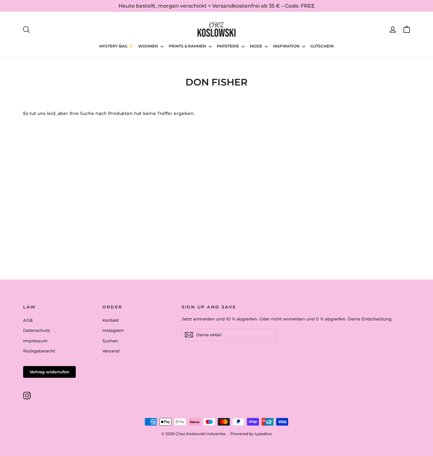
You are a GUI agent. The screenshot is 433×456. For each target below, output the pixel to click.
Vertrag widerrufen (49, 371)
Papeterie (228, 46)
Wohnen (148, 46)
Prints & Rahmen (188, 46)
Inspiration (287, 46)
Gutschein (322, 46)
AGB (28, 320)
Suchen (110, 340)
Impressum (35, 340)
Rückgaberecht (39, 350)
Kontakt (110, 320)
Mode (256, 46)
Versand (111, 350)
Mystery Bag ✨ (116, 46)
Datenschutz (36, 330)
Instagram (113, 330)
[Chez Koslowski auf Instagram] (27, 395)
